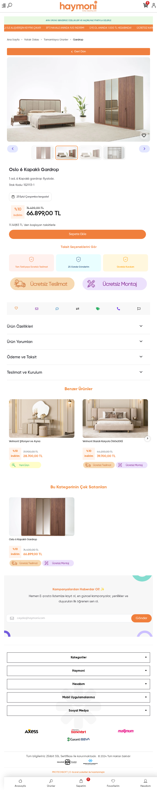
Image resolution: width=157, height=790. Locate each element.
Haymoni (78, 670)
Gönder (141, 618)
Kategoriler (78, 657)
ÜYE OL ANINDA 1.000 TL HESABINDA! (105, 28)
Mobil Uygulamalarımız (78, 697)
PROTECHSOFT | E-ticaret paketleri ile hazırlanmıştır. (78, 772)
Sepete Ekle (77, 234)
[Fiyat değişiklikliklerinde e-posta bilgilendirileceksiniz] (99, 308)
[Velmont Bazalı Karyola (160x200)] (115, 418)
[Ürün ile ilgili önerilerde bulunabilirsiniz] (140, 308)
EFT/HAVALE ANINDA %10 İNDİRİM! (59, 28)
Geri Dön (80, 51)
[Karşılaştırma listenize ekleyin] (78, 308)
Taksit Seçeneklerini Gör (78, 247)
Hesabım (78, 684)
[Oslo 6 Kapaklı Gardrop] (41, 516)
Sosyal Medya (79, 710)
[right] (147, 439)
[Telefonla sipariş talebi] (119, 308)
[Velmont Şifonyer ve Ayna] (41, 418)
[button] (12, 148)
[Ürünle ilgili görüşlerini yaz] (58, 308)
